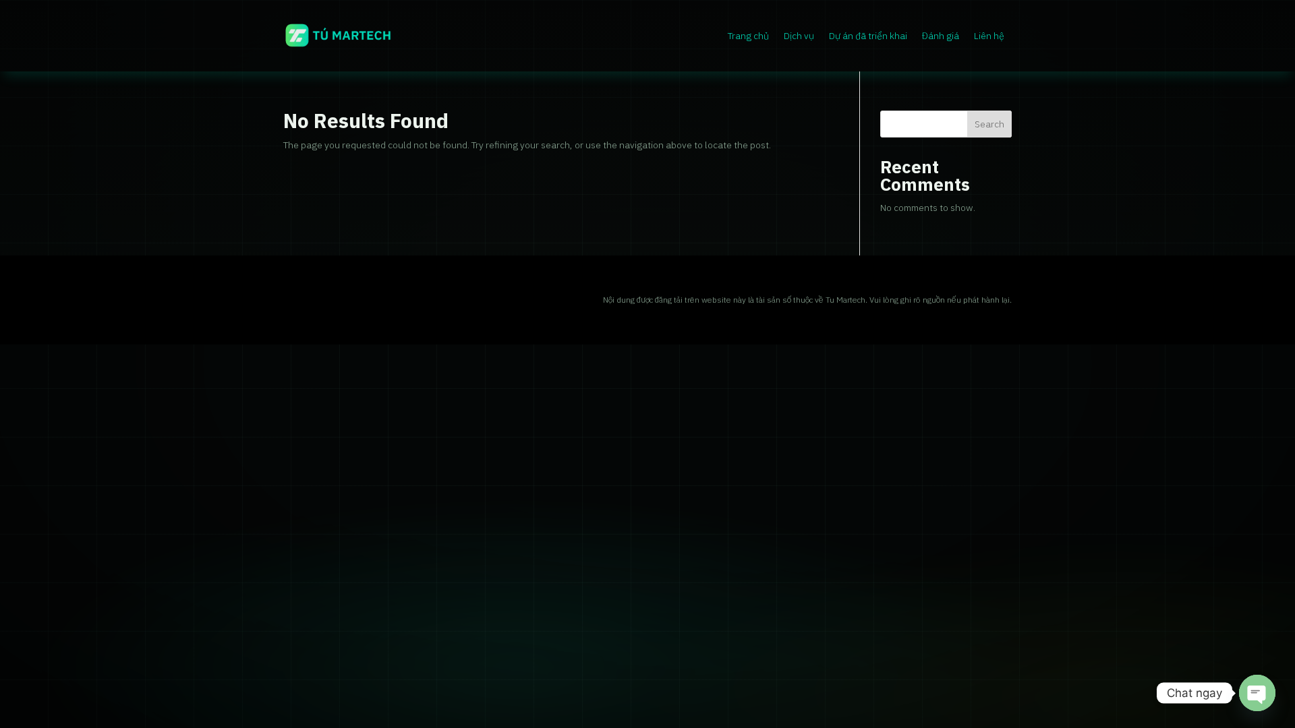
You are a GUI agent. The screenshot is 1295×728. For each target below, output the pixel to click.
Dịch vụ (799, 36)
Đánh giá (940, 36)
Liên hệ (989, 36)
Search (989, 124)
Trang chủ (748, 36)
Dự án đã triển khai (868, 36)
